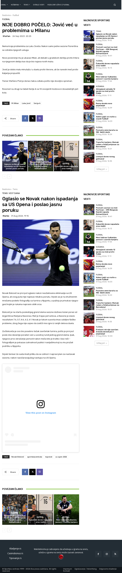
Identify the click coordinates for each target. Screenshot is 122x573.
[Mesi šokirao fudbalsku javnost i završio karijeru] (89, 77)
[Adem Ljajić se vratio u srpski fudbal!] (89, 117)
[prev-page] (4, 176)
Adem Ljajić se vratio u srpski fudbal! (106, 118)
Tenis (14, 161)
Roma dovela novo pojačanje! (104, 104)
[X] (32, 118)
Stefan (6, 36)
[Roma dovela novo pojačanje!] (89, 104)
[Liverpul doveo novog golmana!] (89, 157)
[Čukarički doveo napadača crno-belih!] (66, 156)
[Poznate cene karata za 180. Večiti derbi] (89, 130)
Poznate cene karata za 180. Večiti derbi (107, 131)
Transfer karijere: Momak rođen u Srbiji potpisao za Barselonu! (107, 144)
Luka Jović (26, 103)
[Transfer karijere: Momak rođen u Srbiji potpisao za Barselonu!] (89, 144)
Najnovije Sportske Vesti (97, 22)
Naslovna (6, 15)
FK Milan (15, 103)
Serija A (37, 103)
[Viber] (40, 118)
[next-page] (9, 176)
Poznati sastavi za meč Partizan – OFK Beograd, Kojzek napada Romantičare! (41, 165)
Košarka (100, 86)
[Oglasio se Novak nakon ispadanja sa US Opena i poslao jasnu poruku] (14, 156)
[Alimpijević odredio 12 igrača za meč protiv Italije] (89, 90)
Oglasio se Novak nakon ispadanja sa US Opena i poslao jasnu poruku (15, 166)
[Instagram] (107, 554)
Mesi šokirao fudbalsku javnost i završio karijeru (107, 78)
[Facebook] (25, 118)
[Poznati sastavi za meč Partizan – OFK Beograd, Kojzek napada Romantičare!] (40, 156)
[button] (115, 5)
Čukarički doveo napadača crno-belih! (66, 167)
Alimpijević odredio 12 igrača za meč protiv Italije (105, 91)
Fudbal (16, 15)
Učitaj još (100, 169)
